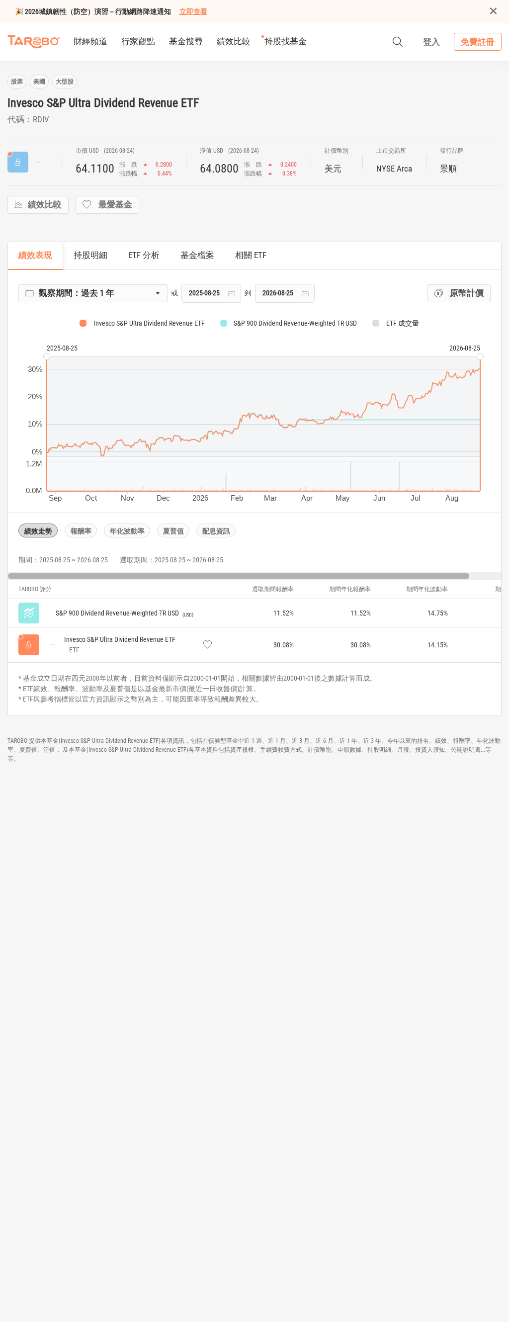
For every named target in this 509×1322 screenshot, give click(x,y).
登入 (431, 42)
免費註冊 (478, 42)
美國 (39, 81)
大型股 (65, 81)
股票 (17, 81)
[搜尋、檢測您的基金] (397, 42)
